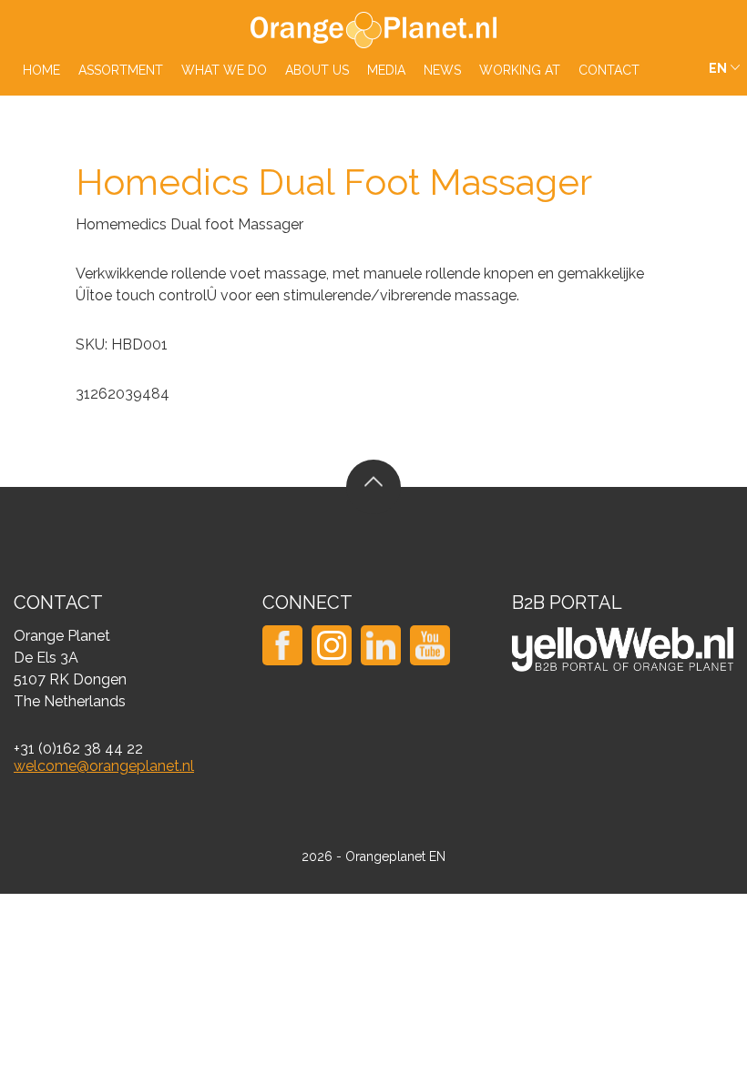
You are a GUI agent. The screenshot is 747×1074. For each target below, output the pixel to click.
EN (718, 68)
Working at (519, 70)
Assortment (120, 70)
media (386, 70)
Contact (609, 70)
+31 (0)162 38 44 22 (78, 748)
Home (41, 70)
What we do (224, 70)
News (442, 70)
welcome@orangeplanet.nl (104, 766)
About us (317, 70)
